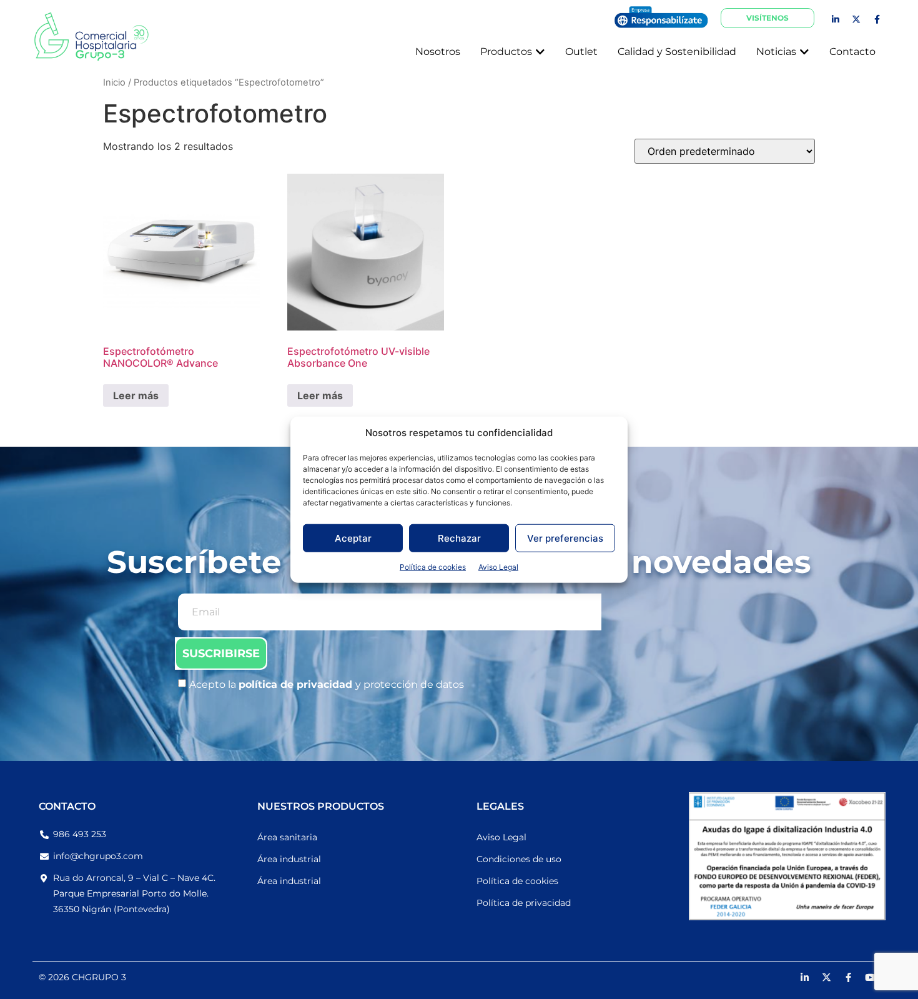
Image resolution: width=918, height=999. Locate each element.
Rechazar (459, 538)
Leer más (136, 395)
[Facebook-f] (877, 19)
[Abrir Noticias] (804, 52)
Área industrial (289, 859)
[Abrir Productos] (540, 52)
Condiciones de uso (518, 859)
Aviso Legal (498, 567)
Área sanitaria (287, 837)
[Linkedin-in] (835, 19)
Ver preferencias (565, 538)
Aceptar (353, 538)
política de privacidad (297, 684)
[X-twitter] (856, 19)
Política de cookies (433, 567)
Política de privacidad (523, 902)
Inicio (114, 82)
